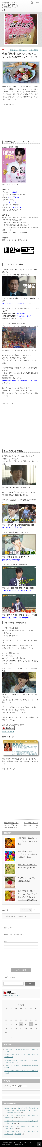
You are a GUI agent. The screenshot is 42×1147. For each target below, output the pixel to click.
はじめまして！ (8, 1108)
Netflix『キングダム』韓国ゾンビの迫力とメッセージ (31, 825)
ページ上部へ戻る (39, 1144)
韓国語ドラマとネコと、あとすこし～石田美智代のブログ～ (10, 6)
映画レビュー (14, 50)
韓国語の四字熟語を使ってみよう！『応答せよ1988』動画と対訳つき (11, 825)
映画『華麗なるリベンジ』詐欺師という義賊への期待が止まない (27, 854)
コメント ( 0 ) (35, 910)
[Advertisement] (21, 121)
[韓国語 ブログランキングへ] (9, 994)
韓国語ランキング (8, 732)
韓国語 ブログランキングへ (11, 995)
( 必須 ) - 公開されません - (14, 934)
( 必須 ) (8, 928)
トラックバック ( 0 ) (25, 910)
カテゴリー (6, 1086)
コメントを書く (33, 50)
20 (21, 1024)
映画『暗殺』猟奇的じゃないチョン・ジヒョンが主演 (27, 841)
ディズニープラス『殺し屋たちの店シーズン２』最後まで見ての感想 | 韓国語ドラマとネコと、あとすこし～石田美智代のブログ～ (21, 1110)
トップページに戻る (9, 977)
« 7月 (11, 1037)
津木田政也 (18, 1134)
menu (37, 2)
